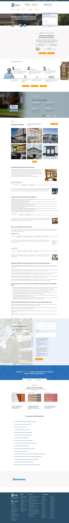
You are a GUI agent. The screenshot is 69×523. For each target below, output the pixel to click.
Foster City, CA (44, 509)
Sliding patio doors (31, 514)
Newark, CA (43, 517)
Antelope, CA (44, 497)
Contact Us (51, 0)
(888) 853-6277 (48, 4)
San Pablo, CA (52, 507)
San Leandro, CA (52, 504)
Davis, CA (43, 503)
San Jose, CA (52, 503)
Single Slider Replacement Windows (34, 511)
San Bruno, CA (52, 500)
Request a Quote (45, 0)
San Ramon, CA (52, 510)
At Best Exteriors (33, 304)
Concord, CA (43, 499)
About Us (23, 9)
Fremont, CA (43, 510)
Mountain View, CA (44, 516)
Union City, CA (52, 513)
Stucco (17, 401)
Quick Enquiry (29, 377)
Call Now (50, 53)
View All (34, 161)
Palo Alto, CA (52, 497)
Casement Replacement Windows (33, 500)
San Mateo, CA (52, 506)
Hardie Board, (14, 401)
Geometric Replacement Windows (33, 506)
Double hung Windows (32, 504)
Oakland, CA (52, 496)
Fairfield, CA (43, 507)
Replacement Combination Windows (34, 510)
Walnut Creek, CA (52, 517)
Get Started (42, 53)
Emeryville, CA (44, 506)
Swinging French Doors (32, 516)
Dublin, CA (43, 504)
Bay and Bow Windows (32, 499)
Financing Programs (38, 0)
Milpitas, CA (43, 514)
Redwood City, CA (52, 499)
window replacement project (35, 176)
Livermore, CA (44, 513)
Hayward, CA (44, 511)
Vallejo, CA (51, 514)
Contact (36, 9)
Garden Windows (31, 507)
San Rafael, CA (52, 509)
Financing (30, 9)
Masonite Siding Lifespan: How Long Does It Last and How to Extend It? (50, 405)
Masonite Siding (47, 401)
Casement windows (31, 241)
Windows (12, 9)
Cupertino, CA (44, 500)
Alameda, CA (44, 496)
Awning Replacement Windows (33, 497)
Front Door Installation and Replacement (34, 496)
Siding (18, 9)
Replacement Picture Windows (33, 509)
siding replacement (18, 265)
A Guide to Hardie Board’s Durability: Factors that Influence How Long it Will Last (33, 405)
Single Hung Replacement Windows (34, 513)
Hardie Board (30, 401)
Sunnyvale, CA (52, 511)
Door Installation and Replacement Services (35, 503)
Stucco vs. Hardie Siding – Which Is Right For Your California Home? (17, 405)
